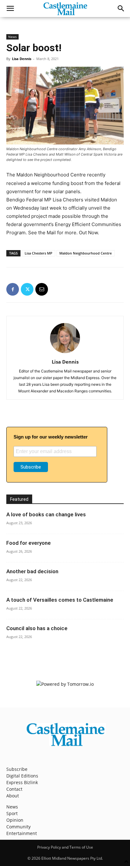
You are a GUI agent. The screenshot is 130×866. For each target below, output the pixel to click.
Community (18, 827)
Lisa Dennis (21, 58)
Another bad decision (32, 571)
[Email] (41, 289)
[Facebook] (12, 289)
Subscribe (16, 769)
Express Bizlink (22, 782)
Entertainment (21, 833)
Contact (14, 789)
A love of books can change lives (46, 514)
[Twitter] (27, 289)
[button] (10, 8)
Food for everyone (28, 543)
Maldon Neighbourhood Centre (85, 253)
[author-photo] (65, 353)
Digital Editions (22, 776)
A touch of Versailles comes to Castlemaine (59, 600)
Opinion (14, 820)
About (12, 796)
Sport (12, 813)
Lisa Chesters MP (38, 253)
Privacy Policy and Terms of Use (65, 847)
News (12, 36)
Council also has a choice (37, 628)
